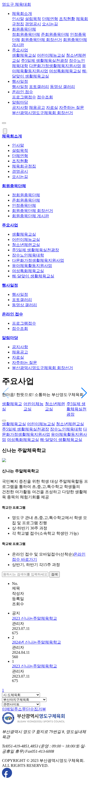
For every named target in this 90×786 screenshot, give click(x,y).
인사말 (18, 19)
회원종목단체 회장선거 (41, 40)
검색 (54, 574)
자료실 (52, 107)
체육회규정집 (24, 166)
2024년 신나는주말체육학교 (36, 642)
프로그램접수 (24, 97)
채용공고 (37, 107)
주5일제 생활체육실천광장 (44, 60)
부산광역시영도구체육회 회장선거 (42, 113)
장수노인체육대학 (28, 255)
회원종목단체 (24, 29)
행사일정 (20, 81)
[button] (84, 393)
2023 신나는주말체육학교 (34, 618)
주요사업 (20, 50)
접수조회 (45, 97)
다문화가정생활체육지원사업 (55, 66)
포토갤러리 (39, 87)
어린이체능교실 (51, 55)
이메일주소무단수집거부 (24, 709)
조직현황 (67, 19)
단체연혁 (50, 19)
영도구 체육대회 (16, 4)
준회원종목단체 (55, 34)
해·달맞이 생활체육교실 (33, 276)
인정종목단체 (24, 205)
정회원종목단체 (26, 34)
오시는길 (50, 24)
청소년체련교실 (26, 245)
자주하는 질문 (71, 107)
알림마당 (20, 102)
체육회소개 (22, 13)
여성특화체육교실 (65, 71)
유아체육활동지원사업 (32, 265)
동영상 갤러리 (62, 87)
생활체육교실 (24, 55)
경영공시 (33, 24)
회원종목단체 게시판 (30, 216)
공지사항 (20, 107)
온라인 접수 (22, 92)
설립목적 (33, 19)
